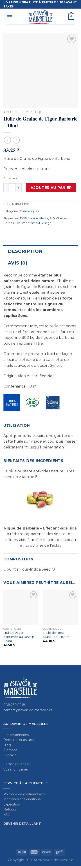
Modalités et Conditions (21, 799)
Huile (16, 223)
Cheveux (62, 218)
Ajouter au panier (51, 188)
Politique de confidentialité (24, 794)
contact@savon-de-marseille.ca (28, 710)
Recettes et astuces (19, 740)
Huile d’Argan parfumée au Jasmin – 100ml (20, 636)
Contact (9, 755)
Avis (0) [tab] (17, 263)
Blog (7, 745)
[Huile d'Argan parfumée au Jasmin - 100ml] (20, 607)
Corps (7, 223)
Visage (46, 223)
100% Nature (29, 218)
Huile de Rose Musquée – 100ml (56, 634)
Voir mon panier (15, 769)
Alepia (43, 218)
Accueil (10, 112)
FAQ (6, 814)
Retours (9, 809)
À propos (10, 750)
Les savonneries (16, 735)
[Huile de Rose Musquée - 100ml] (60, 607)
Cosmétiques (34, 112)
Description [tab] (25, 251)
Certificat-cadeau (16, 764)
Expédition (11, 804)
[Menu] (9, 16)
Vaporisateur (31, 223)
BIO (52, 218)
